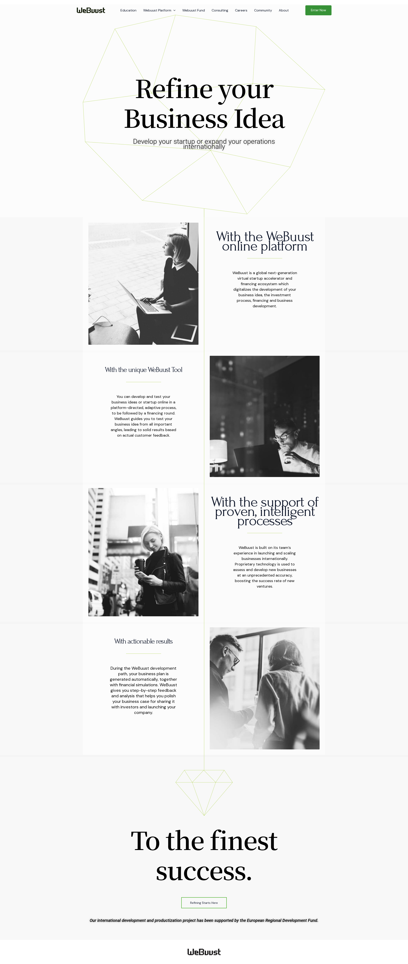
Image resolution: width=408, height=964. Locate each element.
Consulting (220, 10)
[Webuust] (90, 10)
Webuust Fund (193, 10)
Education (128, 10)
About (284, 10)
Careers (241, 10)
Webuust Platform (157, 10)
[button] (173, 10)
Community (263, 10)
